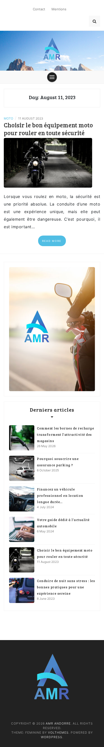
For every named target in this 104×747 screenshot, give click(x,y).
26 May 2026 (46, 446)
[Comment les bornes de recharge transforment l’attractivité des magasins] (21, 437)
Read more (51, 240)
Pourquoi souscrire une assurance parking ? (58, 461)
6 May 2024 (45, 531)
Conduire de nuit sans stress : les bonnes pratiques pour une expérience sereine (66, 587)
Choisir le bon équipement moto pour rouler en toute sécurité (48, 129)
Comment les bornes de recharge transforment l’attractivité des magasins (65, 434)
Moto (8, 118)
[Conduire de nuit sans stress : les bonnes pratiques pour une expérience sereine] (21, 590)
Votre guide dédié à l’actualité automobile (63, 523)
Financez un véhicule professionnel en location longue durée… (60, 495)
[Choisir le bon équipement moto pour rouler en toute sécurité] (48, 162)
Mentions (58, 9)
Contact (39, 9)
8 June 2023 (46, 598)
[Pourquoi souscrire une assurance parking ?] (21, 468)
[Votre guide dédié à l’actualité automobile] (21, 529)
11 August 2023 (48, 562)
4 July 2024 (45, 507)
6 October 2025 (48, 470)
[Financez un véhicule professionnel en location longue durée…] (21, 498)
